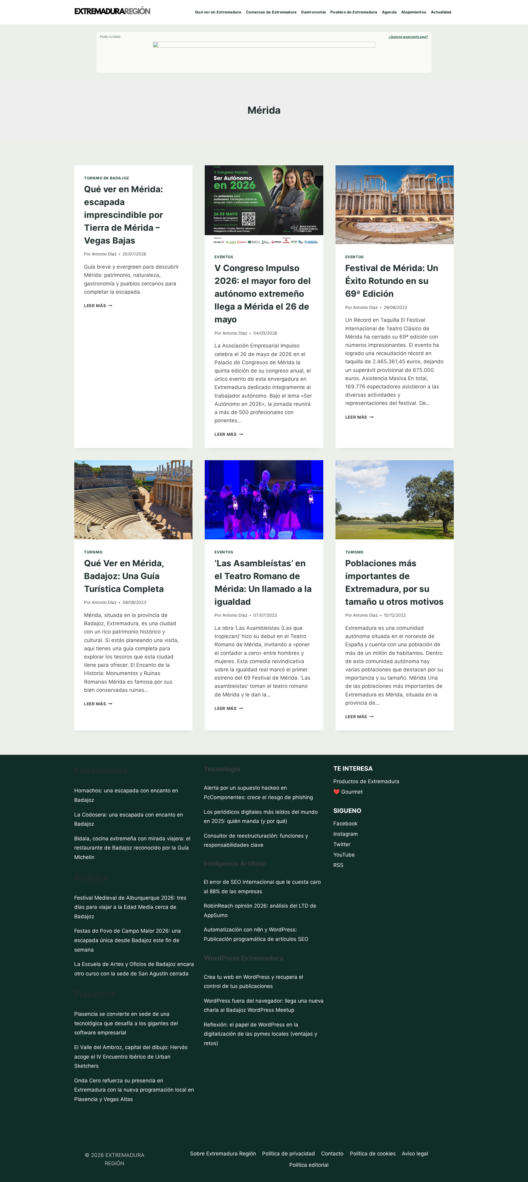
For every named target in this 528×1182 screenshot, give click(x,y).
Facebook (345, 823)
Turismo (93, 552)
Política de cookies (373, 1154)
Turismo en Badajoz (106, 178)
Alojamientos (413, 12)
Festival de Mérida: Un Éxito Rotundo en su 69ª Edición (391, 281)
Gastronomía (313, 12)
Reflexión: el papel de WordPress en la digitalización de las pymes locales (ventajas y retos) (260, 1034)
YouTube (344, 855)
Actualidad (441, 12)
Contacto (332, 1154)
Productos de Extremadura (366, 781)
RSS (338, 865)
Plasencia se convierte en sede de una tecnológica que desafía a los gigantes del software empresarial (126, 1023)
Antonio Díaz (104, 253)
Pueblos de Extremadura (353, 12)
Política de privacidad (288, 1154)
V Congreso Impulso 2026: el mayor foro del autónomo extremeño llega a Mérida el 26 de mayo (263, 294)
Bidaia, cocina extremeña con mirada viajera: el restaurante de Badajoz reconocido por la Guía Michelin (132, 847)
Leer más (98, 305)
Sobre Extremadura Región (223, 1154)
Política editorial (308, 1165)
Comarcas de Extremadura (271, 12)
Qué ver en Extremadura (218, 12)
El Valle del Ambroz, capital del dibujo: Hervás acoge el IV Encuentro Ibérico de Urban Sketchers (131, 1056)
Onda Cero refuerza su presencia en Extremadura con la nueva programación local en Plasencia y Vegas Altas (134, 1089)
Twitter (341, 844)
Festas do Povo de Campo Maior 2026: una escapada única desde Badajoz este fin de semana (127, 940)
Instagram (345, 834)
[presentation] (264, 204)
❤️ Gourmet (348, 792)
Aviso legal (415, 1154)
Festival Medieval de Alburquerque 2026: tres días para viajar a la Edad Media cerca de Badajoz (130, 907)
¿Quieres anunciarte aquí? (408, 37)
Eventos (224, 257)
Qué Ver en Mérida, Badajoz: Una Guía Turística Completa (124, 576)
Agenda (389, 12)
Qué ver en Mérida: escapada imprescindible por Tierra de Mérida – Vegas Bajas (123, 215)
